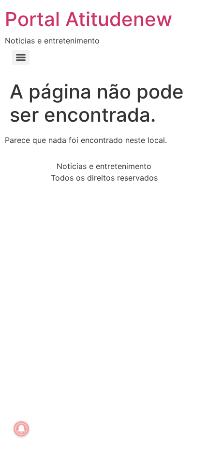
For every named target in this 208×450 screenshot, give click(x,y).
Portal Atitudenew (88, 19)
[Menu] (21, 57)
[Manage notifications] (21, 428)
